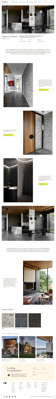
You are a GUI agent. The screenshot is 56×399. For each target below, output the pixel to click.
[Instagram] (4, 396)
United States (35, 385)
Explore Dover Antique (43, 89)
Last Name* (43, 368)
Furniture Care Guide (44, 387)
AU (49, 396)
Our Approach (13, 389)
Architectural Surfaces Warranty (44, 385)
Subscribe (34, 374)
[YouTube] (15, 396)
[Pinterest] (9, 396)
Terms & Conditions (40, 396)
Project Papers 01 (29, 385)
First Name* (35, 368)
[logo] (5, 1)
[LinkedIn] (12, 396)
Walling (20, 385)
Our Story (13, 388)
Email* (34, 371)
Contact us (13, 384)
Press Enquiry (13, 390)
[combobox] (49, 2)
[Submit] (45, 2)
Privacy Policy (44, 396)
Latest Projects (28, 384)
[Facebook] (6, 396)
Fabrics (20, 389)
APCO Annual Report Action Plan (44, 389)
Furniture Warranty (44, 386)
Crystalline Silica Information (44, 391)
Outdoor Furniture (21, 388)
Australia (35, 384)
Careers (13, 385)
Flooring (20, 384)
